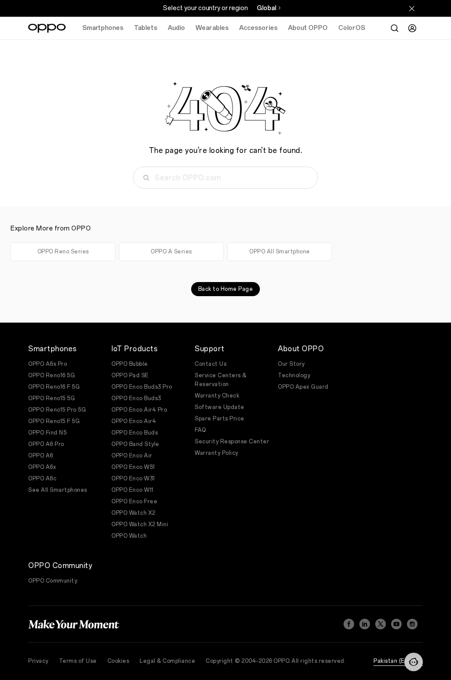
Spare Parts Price (219, 419)
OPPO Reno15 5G (51, 398)
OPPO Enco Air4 (133, 421)
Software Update (219, 407)
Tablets (145, 28)
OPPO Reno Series (63, 252)
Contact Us (210, 364)
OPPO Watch (129, 536)
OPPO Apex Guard (303, 387)
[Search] (394, 28)
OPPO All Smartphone (279, 252)
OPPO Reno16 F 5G (54, 387)
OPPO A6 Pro (46, 444)
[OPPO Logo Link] (47, 28)
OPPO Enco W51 (133, 467)
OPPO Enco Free (134, 501)
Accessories (258, 28)
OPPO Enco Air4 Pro (139, 410)
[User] (412, 28)
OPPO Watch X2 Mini (139, 524)
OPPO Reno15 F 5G (54, 421)
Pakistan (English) (398, 661)
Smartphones (102, 28)
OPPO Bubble (129, 364)
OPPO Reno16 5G (51, 375)
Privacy (38, 661)
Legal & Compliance (167, 661)
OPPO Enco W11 (132, 490)
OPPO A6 (40, 456)
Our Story (291, 364)
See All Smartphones (57, 490)
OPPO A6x (42, 467)
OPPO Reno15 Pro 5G (57, 410)
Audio (176, 28)
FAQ (200, 430)
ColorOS (351, 28)
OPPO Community (52, 581)
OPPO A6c (42, 479)
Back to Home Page (225, 289)
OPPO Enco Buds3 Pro (141, 387)
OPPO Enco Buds (134, 433)
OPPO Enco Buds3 (136, 398)
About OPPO (308, 28)
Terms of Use (78, 661)
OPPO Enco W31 (133, 479)
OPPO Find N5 (47, 433)
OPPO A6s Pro (47, 364)
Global (266, 8)
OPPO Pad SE (130, 375)
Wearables (212, 28)
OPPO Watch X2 (133, 513)
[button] (413, 662)
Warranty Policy (216, 453)
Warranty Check (217, 396)
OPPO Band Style (135, 444)
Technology (294, 375)
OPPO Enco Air (131, 456)
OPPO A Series (171, 252)
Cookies (118, 661)
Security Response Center (232, 441)
